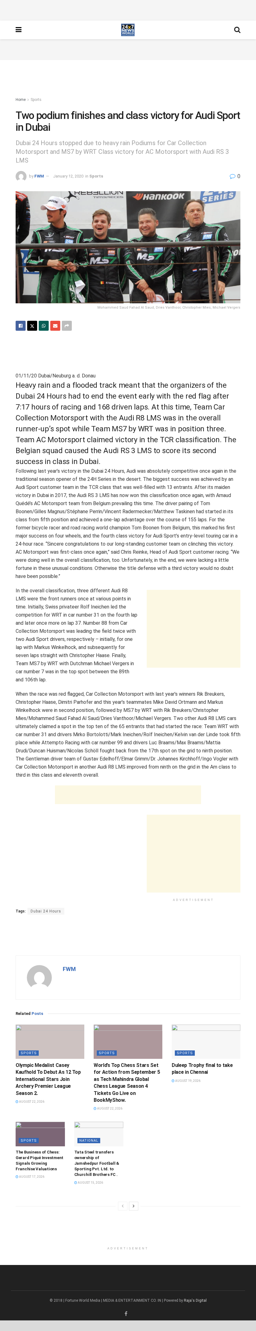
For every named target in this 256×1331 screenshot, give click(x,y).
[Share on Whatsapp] (44, 326)
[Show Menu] (19, 30)
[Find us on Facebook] (126, 1314)
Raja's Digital (195, 1300)
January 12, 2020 (68, 176)
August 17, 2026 (31, 1176)
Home (21, 99)
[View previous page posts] (122, 1206)
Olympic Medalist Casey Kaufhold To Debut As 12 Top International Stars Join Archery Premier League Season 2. (48, 1079)
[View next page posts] (133, 1206)
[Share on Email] (55, 326)
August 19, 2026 (187, 1080)
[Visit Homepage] (128, 30)
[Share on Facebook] (21, 326)
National (88, 1141)
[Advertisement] (128, 9)
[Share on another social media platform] (67, 326)
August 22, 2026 (31, 1101)
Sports (36, 99)
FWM (39, 176)
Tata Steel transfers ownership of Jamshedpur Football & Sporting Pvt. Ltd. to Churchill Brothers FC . (97, 1163)
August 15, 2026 (90, 1182)
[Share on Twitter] (32, 326)
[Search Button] (237, 30)
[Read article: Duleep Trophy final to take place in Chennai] (206, 1042)
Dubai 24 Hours (46, 911)
